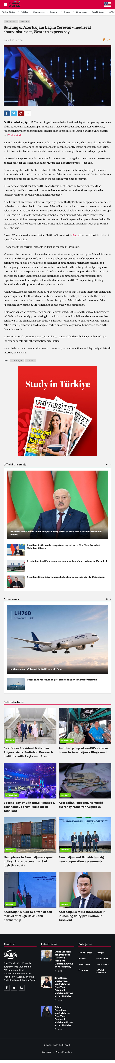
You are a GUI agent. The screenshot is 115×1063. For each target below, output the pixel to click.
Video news (84, 964)
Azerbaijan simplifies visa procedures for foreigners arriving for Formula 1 (67, 561)
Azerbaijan (10, 21)
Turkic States (85, 952)
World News (102, 964)
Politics (10, 741)
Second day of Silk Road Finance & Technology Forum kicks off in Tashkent (29, 807)
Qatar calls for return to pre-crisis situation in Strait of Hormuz (62, 679)
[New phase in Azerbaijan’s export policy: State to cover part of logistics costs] (30, 835)
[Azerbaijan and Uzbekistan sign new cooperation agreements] (85, 835)
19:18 (59, 971)
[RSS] (22, 988)
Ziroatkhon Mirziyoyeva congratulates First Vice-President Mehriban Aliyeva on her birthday (64, 987)
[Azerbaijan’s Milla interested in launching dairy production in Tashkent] (85, 890)
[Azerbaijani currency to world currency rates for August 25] (85, 780)
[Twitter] (14, 988)
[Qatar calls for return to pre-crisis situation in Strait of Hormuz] (16, 684)
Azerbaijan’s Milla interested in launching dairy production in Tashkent (82, 916)
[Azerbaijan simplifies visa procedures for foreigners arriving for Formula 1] (16, 566)
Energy (100, 952)
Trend (76, 235)
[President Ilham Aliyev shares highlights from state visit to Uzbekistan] (16, 582)
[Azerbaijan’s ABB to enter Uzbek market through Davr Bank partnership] (30, 890)
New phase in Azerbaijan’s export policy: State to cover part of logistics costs (29, 861)
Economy (65, 795)
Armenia (25, 21)
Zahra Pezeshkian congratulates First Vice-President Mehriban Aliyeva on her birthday (64, 1016)
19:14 (59, 1000)
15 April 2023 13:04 (13, 40)
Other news (66, 741)
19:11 (59, 1029)
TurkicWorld (15, 135)
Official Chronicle (101, 971)
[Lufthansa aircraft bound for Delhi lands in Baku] (57, 639)
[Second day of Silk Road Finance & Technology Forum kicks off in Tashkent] (30, 780)
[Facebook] (7, 988)
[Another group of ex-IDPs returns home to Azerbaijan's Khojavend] (85, 726)
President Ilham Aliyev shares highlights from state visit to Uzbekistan (66, 577)
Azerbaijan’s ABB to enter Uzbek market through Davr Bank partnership (28, 916)
